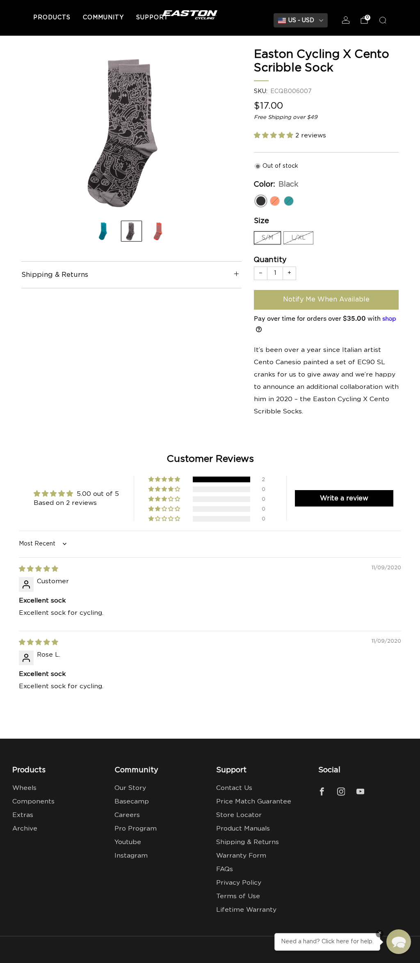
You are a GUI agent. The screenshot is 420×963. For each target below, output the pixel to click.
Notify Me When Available (326, 299)
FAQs (224, 869)
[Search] (383, 20)
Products (52, 18)
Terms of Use (238, 896)
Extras (22, 815)
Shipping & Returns (247, 842)
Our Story (130, 788)
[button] (274, 135)
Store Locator (239, 815)
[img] (38, 569)
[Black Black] (260, 200)
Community (103, 18)
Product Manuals (243, 829)
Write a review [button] (344, 498)
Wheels (24, 788)
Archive (24, 829)
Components (33, 802)
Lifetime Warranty (246, 910)
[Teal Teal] (288, 200)
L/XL (298, 238)
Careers (127, 815)
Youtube (127, 842)
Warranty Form (241, 856)
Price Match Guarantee (253, 802)
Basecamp (131, 802)
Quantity (270, 260)
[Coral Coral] (274, 200)
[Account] (346, 20)
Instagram (131, 856)
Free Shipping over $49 (285, 117)
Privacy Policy (238, 883)
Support (152, 18)
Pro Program (135, 829)
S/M (267, 238)
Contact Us (234, 788)
